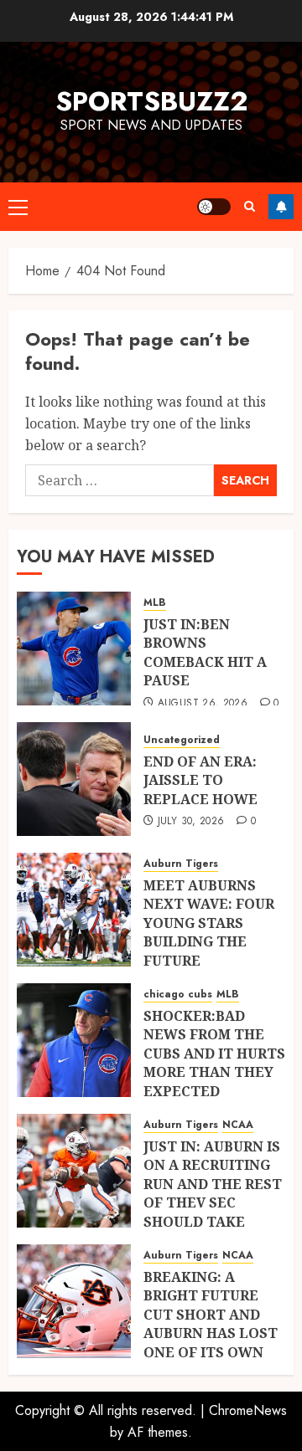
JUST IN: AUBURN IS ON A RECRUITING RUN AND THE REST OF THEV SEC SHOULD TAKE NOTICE (212, 1193)
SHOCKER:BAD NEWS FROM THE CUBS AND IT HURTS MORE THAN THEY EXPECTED (214, 1053)
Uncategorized (181, 740)
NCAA (237, 1125)
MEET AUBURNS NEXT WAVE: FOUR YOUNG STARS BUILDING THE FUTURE (208, 923)
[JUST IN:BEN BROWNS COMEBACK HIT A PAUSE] (74, 648)
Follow (281, 206)
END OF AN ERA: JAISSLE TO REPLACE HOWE (200, 780)
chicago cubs (177, 994)
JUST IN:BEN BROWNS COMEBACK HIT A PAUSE (205, 652)
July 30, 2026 (191, 821)
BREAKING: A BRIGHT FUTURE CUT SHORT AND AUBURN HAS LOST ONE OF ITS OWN (210, 1314)
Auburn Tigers (180, 864)
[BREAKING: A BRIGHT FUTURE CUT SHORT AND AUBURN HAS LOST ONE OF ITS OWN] (74, 1301)
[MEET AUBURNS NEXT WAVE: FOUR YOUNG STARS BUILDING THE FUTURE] (74, 909)
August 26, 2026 (202, 703)
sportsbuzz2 (151, 101)
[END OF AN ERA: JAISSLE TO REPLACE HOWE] (74, 779)
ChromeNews (248, 1410)
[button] (18, 206)
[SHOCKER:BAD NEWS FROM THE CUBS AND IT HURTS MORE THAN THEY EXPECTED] (74, 1040)
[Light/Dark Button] (214, 206)
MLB (154, 603)
